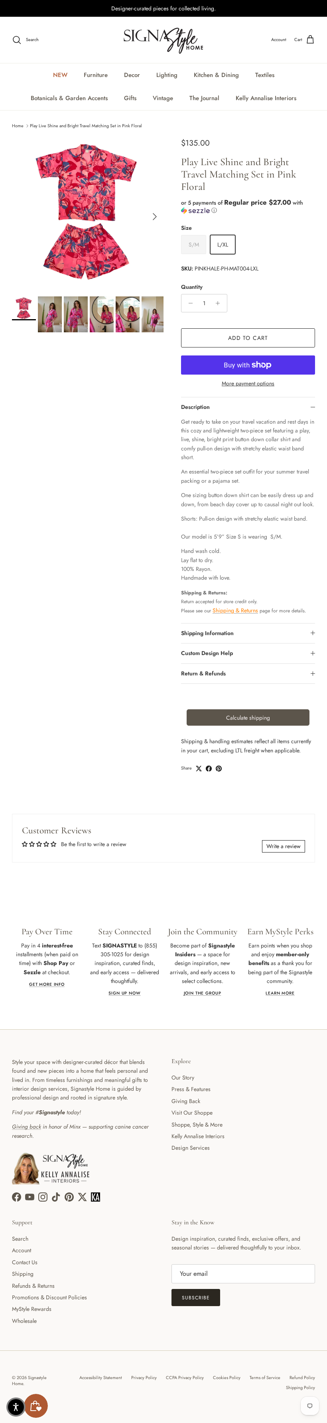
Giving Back (185, 1101)
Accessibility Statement (100, 1377)
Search (20, 1239)
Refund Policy (302, 1377)
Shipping (22, 1274)
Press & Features (191, 1089)
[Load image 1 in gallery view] (88, 212)
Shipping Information (207, 633)
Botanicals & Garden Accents (69, 98)
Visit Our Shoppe (192, 1113)
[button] (248, 206)
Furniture (96, 75)
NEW (60, 75)
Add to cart (248, 338)
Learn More (280, 993)
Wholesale (24, 1321)
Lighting (166, 75)
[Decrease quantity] (188, 303)
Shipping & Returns (235, 610)
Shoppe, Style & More (197, 1125)
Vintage (163, 98)
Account (21, 1250)
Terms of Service (265, 1377)
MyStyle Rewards (31, 1309)
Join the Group (202, 993)
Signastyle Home (29, 1380)
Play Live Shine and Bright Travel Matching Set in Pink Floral (86, 125)
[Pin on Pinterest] (219, 769)
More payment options (248, 383)
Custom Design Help (207, 653)
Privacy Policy (144, 1377)
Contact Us (24, 1262)
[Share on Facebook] (209, 769)
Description (195, 407)
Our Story (182, 1078)
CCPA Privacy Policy (185, 1377)
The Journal (204, 98)
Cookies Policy (226, 1377)
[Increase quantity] (220, 303)
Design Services (190, 1148)
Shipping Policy (300, 1387)
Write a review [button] (283, 846)
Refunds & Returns (33, 1286)
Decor (132, 75)
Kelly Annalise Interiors (266, 98)
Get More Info (47, 984)
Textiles (264, 75)
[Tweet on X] (199, 769)
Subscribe (196, 1297)
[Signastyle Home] (163, 40)
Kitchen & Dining (216, 75)
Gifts (130, 98)
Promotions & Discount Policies (49, 1297)
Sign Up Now (124, 993)
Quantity (192, 287)
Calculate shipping (248, 718)
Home (18, 125)
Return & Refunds (203, 673)
